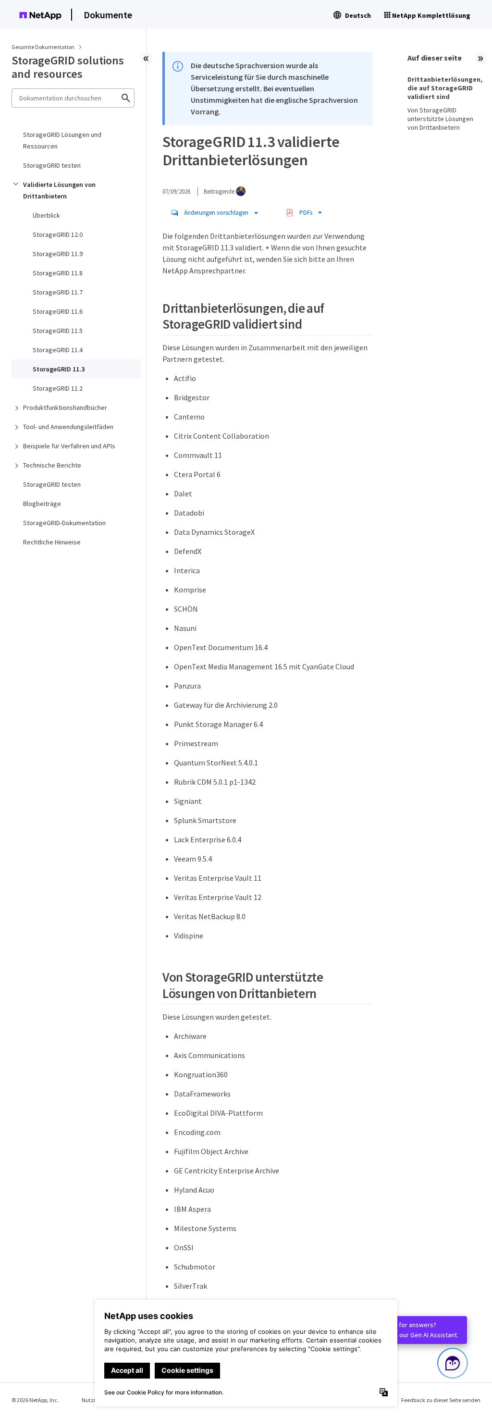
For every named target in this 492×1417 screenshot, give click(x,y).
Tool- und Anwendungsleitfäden (68, 426)
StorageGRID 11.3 (59, 369)
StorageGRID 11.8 (58, 273)
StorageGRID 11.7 (58, 292)
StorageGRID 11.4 (58, 349)
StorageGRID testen (52, 165)
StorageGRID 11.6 (58, 311)
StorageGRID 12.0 (58, 234)
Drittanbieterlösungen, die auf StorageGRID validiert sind (443, 88)
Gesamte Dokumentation (43, 46)
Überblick (46, 215)
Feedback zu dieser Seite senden (440, 1400)
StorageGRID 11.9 (58, 253)
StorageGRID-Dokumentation (64, 522)
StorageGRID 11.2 (58, 388)
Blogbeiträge (42, 503)
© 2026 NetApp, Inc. (35, 1400)
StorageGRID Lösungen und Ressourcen (62, 140)
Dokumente (108, 15)
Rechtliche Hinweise (52, 542)
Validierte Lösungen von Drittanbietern (59, 190)
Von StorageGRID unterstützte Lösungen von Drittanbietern (440, 119)
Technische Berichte (52, 465)
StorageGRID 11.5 (58, 330)
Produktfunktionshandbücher (65, 407)
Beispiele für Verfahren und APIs (69, 446)
